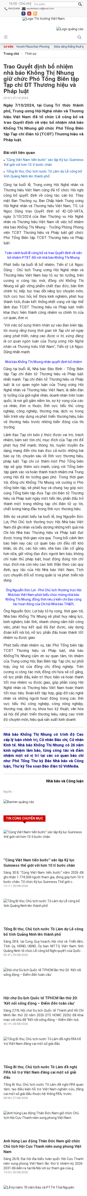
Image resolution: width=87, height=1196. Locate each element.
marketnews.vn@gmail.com (40, 8)
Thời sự (30, 54)
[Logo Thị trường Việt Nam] (44, 19)
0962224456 (14, 8)
